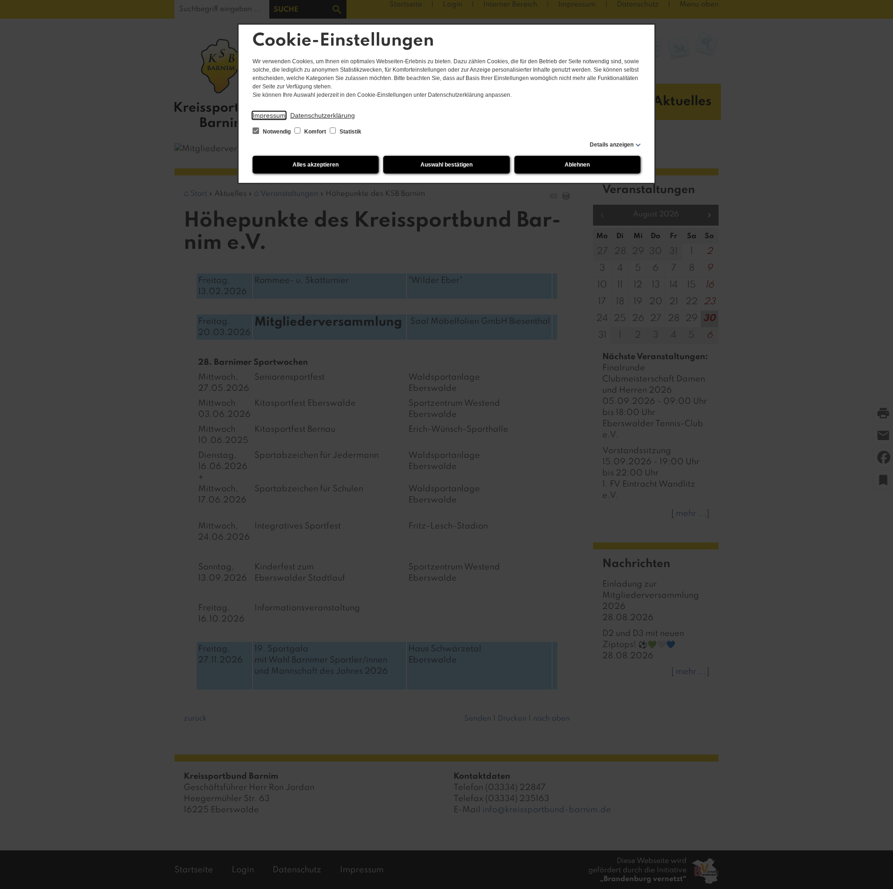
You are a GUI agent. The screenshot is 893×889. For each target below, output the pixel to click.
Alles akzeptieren (316, 164)
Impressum (269, 115)
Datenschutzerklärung (322, 115)
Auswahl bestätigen (446, 164)
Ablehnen (577, 164)
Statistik (349, 131)
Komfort (315, 131)
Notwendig (276, 131)
